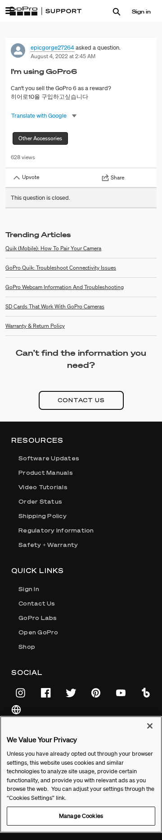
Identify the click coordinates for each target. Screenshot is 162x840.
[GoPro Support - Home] (45, 11)
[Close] (150, 726)
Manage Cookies (81, 816)
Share (117, 177)
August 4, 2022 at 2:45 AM (63, 56)
